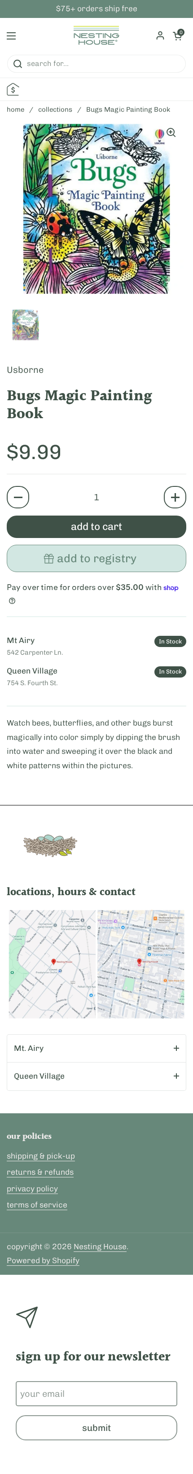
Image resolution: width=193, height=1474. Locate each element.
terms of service (37, 1204)
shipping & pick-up (41, 1155)
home (15, 109)
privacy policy (32, 1188)
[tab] (96, 1049)
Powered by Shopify (43, 1260)
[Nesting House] (96, 35)
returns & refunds (40, 1172)
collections (55, 109)
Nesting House (100, 1246)
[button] (18, 497)
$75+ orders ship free (96, 9)
